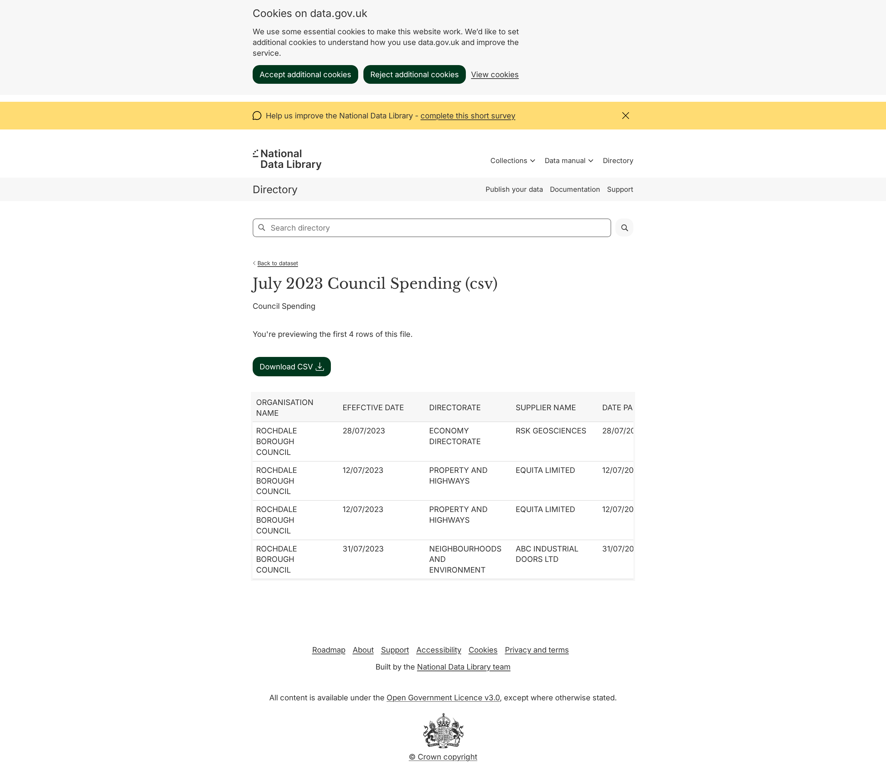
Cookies (483, 649)
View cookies (495, 74)
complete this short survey (468, 115)
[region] (443, 486)
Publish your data (514, 189)
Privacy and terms (537, 649)
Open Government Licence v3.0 (443, 697)
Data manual (565, 160)
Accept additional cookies (305, 74)
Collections (508, 160)
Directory (618, 160)
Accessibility (438, 649)
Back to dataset (277, 263)
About (363, 649)
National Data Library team (463, 666)
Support (620, 189)
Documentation (575, 189)
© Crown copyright (443, 756)
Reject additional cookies (414, 74)
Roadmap (328, 649)
